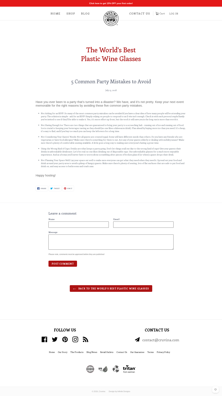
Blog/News (92, 352)
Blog (85, 13)
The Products (77, 352)
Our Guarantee (137, 352)
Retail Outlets (106, 352)
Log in (173, 13)
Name (51, 219)
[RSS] (85, 339)
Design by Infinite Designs (119, 391)
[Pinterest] (65, 339)
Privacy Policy (163, 352)
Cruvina (102, 391)
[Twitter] (55, 339)
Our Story (62, 352)
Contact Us (139, 13)
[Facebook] (44, 339)
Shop (70, 13)
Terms (150, 352)
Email (116, 219)
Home (55, 13)
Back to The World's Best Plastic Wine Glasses (113, 288)
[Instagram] (75, 339)
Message (52, 232)
